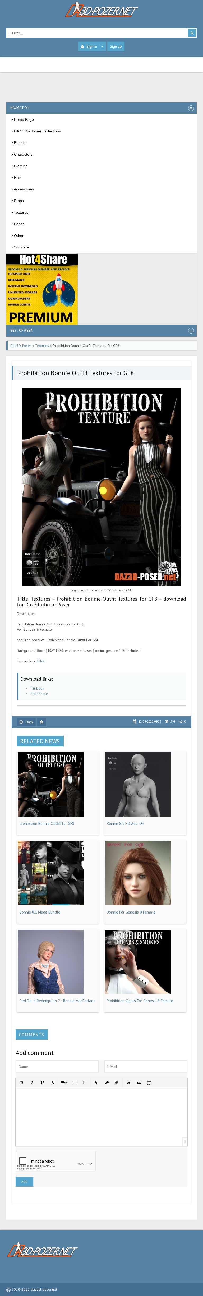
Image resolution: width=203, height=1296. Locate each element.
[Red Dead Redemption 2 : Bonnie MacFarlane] (51, 992)
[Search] (192, 33)
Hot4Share (39, 693)
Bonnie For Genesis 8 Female (131, 912)
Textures (42, 345)
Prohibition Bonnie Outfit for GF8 (47, 823)
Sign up (116, 46)
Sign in (91, 46)
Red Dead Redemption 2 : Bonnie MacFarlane (57, 1000)
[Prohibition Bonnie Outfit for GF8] (51, 815)
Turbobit (37, 688)
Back (29, 722)
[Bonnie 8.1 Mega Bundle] (51, 904)
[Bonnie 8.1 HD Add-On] (138, 815)
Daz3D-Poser (20, 345)
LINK (41, 661)
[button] (21, 1082)
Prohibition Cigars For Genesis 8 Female (140, 1000)
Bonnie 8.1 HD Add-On (125, 823)
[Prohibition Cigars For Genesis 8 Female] (138, 992)
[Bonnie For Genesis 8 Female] (138, 904)
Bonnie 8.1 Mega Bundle (40, 912)
